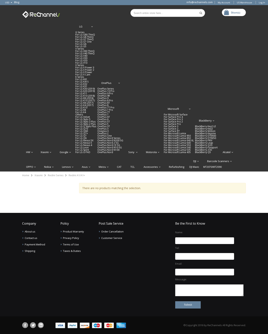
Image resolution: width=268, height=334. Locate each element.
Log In (262, 2)
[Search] (201, 13)
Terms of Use (71, 244)
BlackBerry (205, 120)
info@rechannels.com (200, 2)
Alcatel (227, 152)
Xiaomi (45, 152)
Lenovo (66, 167)
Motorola (151, 152)
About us (30, 231)
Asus (85, 167)
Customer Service (111, 238)
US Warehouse (244, 2)
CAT (119, 167)
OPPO (29, 167)
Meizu (102, 167)
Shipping (30, 251)
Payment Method (35, 244)
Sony (131, 152)
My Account (224, 2)
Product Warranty (73, 231)
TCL (132, 167)
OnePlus (106, 83)
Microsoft (173, 109)
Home (25, 175)
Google (64, 152)
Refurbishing (176, 167)
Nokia (47, 167)
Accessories (151, 167)
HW (28, 152)
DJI (194, 161)
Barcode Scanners (218, 161)
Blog (16, 2)
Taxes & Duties (72, 251)
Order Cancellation (112, 231)
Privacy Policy (71, 238)
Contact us (31, 238)
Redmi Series (56, 175)
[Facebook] (25, 325)
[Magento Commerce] (41, 13)
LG (80, 26)
